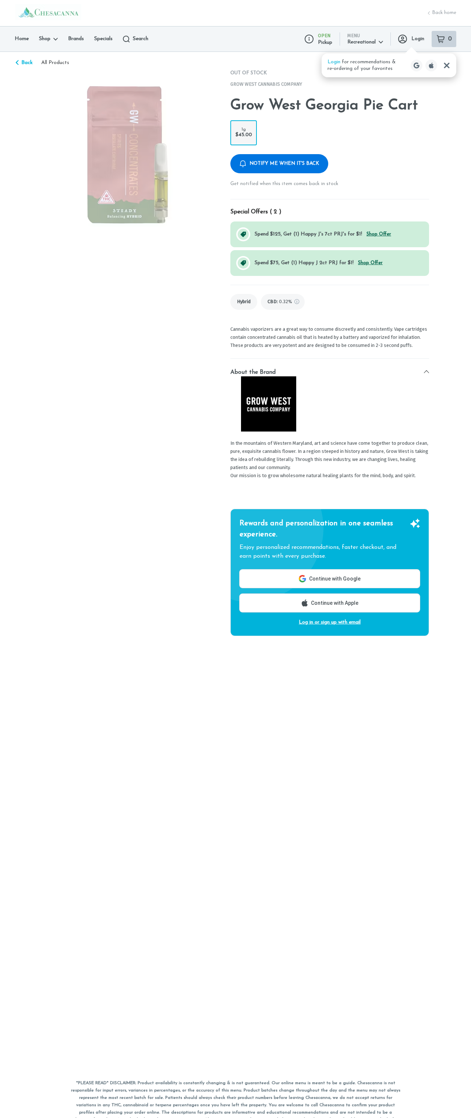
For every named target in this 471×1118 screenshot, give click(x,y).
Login (417, 38)
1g (244, 132)
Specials (103, 39)
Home (22, 39)
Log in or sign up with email (330, 622)
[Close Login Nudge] (446, 65)
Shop (44, 39)
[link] (243, 302)
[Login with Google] (416, 65)
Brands (76, 39)
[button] (389, 65)
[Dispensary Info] (309, 39)
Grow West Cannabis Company (266, 84)
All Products (55, 62)
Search (140, 39)
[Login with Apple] (431, 65)
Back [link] (27, 62)
